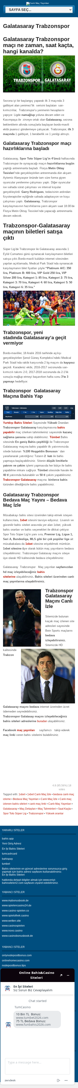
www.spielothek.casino (15, 915)
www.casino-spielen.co (15, 910)
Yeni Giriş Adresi (11, 843)
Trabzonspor (36, 813)
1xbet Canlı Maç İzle (39, 794)
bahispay (7, 858)
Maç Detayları (28, 808)
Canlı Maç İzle (49, 799)
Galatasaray (10, 808)
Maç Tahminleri (47, 808)
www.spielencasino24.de (16, 905)
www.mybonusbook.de (15, 900)
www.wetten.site (11, 920)
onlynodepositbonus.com (17, 955)
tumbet (6, 863)
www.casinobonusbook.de (17, 935)
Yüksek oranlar (54, 813)
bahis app (8, 838)
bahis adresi (24, 871)
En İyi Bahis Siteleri (13, 848)
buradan (42, 721)
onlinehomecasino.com (15, 960)
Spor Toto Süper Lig (14, 813)
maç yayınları (26, 730)
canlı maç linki (37, 803)
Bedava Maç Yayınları (26, 799)
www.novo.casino (12, 930)
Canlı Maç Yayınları (59, 803)
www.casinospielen (13, 925)
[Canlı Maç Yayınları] (37, 3)
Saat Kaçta (64, 808)
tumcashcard (9, 853)
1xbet (22, 794)
